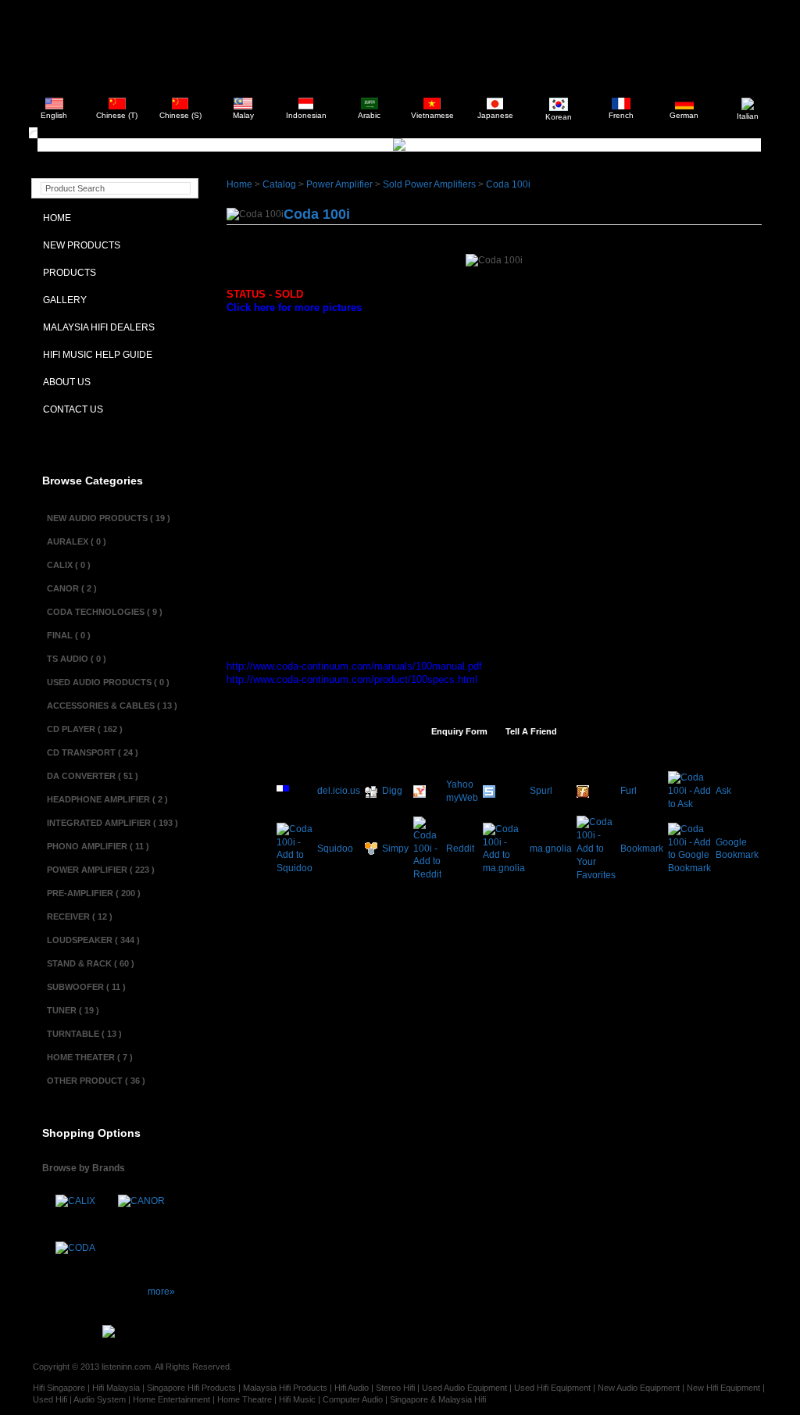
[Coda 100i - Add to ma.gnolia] (504, 868)
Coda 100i (508, 184)
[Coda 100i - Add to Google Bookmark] (689, 868)
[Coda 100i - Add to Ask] (689, 804)
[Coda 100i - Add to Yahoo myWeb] (419, 794)
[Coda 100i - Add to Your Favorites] (596, 875)
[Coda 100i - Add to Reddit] (427, 874)
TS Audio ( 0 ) (76, 658)
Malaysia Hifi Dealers (95, 327)
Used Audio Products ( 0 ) (108, 682)
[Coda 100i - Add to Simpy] (371, 851)
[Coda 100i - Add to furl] (583, 794)
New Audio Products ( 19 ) (108, 518)
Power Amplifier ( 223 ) (101, 869)
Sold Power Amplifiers (429, 184)
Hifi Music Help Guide (94, 354)
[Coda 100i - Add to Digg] (371, 794)
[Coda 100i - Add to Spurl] (489, 794)
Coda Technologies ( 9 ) (104, 611)
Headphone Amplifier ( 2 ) (107, 799)
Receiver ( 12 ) (79, 916)
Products (66, 272)
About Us (63, 382)
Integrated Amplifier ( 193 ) (112, 822)
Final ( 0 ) (69, 635)
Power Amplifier (340, 184)
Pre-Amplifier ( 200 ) (94, 893)
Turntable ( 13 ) (84, 1033)
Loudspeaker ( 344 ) (93, 940)
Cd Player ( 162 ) (85, 729)
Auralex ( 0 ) (76, 541)
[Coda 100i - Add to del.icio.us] (283, 794)
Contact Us (69, 409)
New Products (78, 245)
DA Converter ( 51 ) (92, 776)
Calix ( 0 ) (69, 565)
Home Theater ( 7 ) (90, 1057)
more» (161, 1291)
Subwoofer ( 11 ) (86, 987)
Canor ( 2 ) (72, 588)
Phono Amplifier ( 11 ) (98, 846)
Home (53, 218)
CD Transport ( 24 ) (92, 752)
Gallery (61, 300)
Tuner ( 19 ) (73, 1010)
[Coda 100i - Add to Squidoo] (294, 868)
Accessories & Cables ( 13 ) (112, 705)
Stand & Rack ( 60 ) (90, 963)
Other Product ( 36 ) (96, 1080)
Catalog (279, 184)
